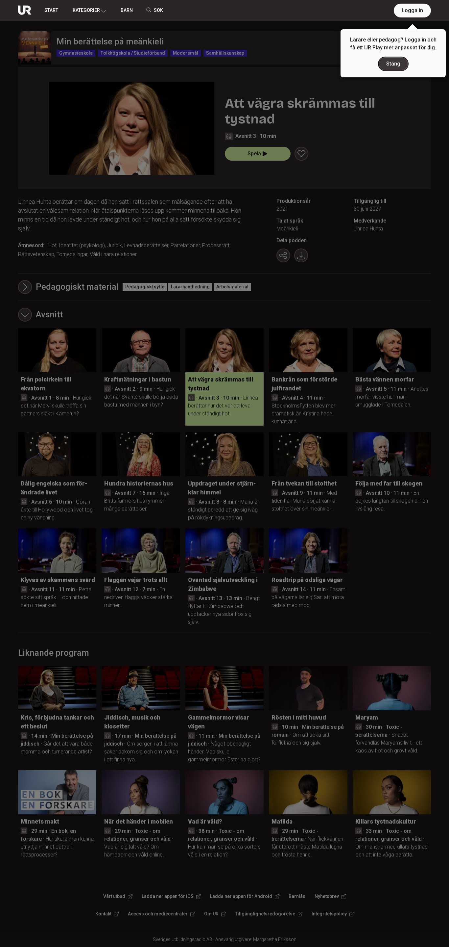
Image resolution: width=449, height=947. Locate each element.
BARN (127, 10)
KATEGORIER (86, 10)
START (51, 10)
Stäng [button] (393, 64)
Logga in (412, 10)
